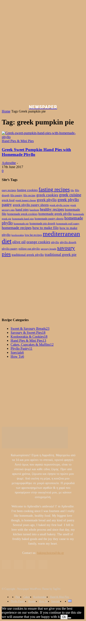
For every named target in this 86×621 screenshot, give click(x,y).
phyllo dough (68, 242)
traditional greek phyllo (28, 254)
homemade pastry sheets (49, 218)
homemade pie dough (42, 223)
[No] (69, 618)
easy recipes (9, 190)
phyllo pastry (10, 248)
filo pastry (16, 195)
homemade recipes (17, 227)
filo (72, 190)
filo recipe (29, 195)
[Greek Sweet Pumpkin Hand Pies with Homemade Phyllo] (43, 137)
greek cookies (47, 195)
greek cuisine (70, 194)
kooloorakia (17, 235)
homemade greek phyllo (55, 213)
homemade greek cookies (22, 213)
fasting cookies (27, 190)
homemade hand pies (23, 218)
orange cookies (38, 242)
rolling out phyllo (29, 248)
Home (6, 111)
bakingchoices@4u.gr (50, 553)
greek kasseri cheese (25, 200)
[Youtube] (42, 564)
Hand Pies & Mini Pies (18, 141)
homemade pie (21, 223)
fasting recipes (54, 189)
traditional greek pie (61, 254)
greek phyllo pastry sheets (31, 205)
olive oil (19, 242)
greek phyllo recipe (59, 205)
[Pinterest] (30, 564)
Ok (64, 617)
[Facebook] (6, 564)
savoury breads (48, 249)
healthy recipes (52, 209)
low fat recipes (33, 235)
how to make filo (45, 228)
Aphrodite (9, 163)
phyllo (55, 242)
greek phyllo (47, 200)
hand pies (22, 209)
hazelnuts (34, 210)
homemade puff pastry (67, 223)
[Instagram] (18, 564)
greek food (8, 200)
